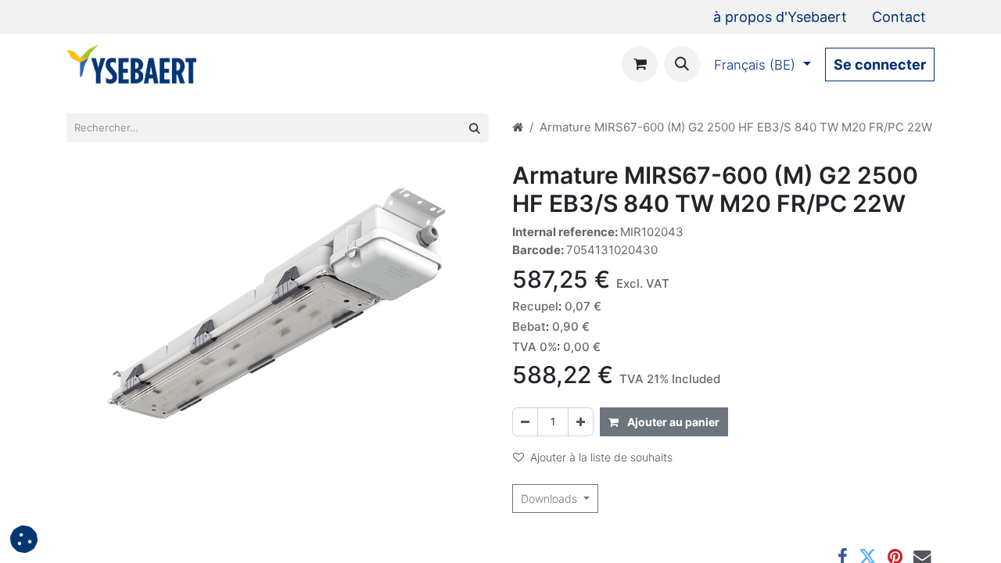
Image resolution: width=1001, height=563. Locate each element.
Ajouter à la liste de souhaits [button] (601, 457)
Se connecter (880, 64)
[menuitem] (780, 16)
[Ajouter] (581, 421)
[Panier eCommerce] (640, 64)
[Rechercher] (475, 127)
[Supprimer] (525, 421)
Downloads (550, 498)
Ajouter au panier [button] (672, 422)
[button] (682, 64)
